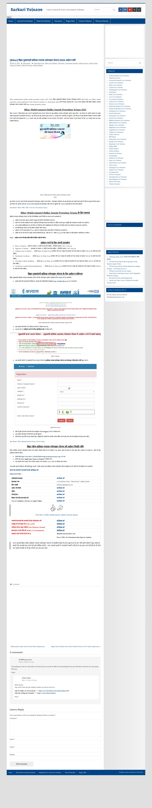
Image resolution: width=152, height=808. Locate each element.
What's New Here (27, 65)
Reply (13, 672)
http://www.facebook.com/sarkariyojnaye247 (54, 691)
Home (11, 21)
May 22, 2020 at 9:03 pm (29, 680)
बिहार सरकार (13, 113)
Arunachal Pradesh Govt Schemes (120, 80)
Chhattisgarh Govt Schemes (118, 90)
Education (58, 21)
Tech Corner (113, 165)
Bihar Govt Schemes (51, 63)
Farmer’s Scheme (85, 21)
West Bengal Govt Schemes (118, 179)
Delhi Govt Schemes (115, 94)
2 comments (15, 584)
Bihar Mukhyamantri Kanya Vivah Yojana (31, 441)
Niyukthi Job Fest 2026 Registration (120, 278)
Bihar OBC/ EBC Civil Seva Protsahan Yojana (32, 207)
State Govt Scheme (44, 21)
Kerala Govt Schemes (116, 118)
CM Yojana (61, 63)
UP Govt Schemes (115, 174)
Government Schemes (71, 63)
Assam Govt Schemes (116, 83)
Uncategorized (113, 172)
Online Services (83, 63)
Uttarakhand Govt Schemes (118, 177)
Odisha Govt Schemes (116, 132)
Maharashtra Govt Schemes (118, 123)
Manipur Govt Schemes (116, 125)
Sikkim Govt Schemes (116, 158)
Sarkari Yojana (93, 63)
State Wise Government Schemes (25, 772)
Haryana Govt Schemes (116, 104)
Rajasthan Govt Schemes (117, 144)
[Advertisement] (55, 42)
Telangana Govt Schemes (117, 167)
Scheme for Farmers (115, 153)
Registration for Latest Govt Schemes (50, 772)
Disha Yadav (26, 63)
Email (12, 747)
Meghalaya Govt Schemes (117, 127)
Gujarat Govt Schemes (116, 101)
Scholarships (113, 156)
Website (12, 754)
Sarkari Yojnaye (26, 9)
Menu (9, 17)
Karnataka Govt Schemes (117, 115)
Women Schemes (101, 21)
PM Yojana (112, 137)
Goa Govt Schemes (115, 97)
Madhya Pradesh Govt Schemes (119, 120)
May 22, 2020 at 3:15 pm (26, 662)
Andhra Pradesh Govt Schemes (119, 76)
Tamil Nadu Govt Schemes (117, 163)
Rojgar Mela (70, 21)
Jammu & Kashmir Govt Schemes (120, 108)
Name (12, 739)
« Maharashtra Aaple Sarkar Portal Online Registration (27, 646)
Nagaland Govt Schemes (117, 130)
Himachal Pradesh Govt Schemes (119, 106)
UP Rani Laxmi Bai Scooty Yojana (120, 271)
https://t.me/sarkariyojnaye (46, 693)
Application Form (39, 63)
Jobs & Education (115, 113)
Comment (13, 718)
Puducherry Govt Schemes (117, 139)
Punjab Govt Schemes (116, 141)
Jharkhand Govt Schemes (117, 111)
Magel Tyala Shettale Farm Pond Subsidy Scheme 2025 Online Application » (76, 646)
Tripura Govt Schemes (116, 170)
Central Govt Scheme (25, 21)
